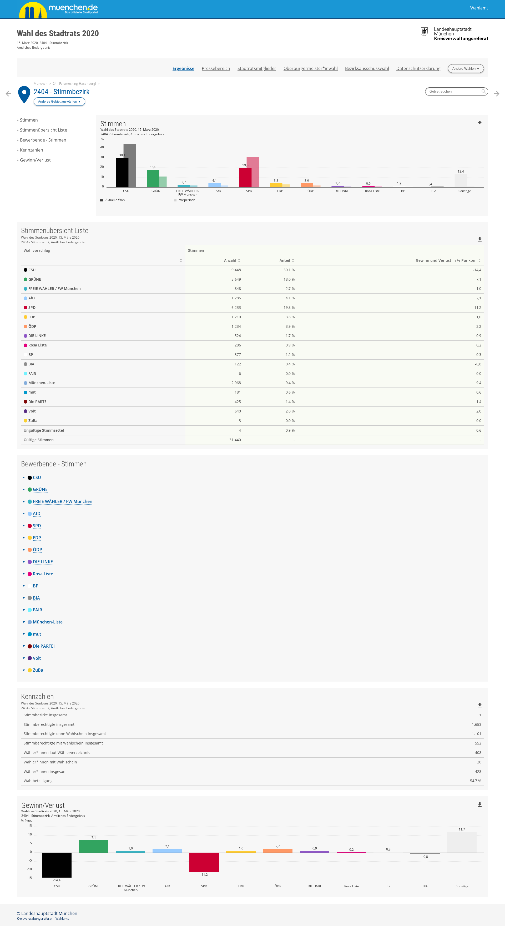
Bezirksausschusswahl (367, 68)
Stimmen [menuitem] (29, 120)
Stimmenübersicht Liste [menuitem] (43, 130)
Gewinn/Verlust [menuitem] (35, 160)
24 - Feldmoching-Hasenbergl (74, 83)
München (40, 83)
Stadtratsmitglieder (257, 68)
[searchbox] (456, 91)
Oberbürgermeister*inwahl (311, 68)
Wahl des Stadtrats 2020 (58, 33)
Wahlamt (479, 8)
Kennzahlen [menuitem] (31, 150)
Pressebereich (216, 68)
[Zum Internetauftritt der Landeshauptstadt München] (134, 9)
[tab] (252, 478)
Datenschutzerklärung (418, 68)
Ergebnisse (183, 68)
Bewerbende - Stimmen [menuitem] (43, 140)
